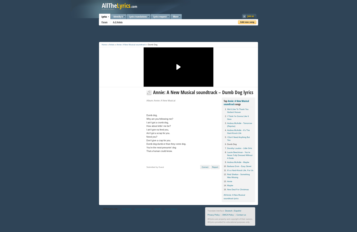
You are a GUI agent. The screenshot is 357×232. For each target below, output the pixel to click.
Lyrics (104, 16)
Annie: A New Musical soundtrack (131, 44)
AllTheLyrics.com (110, 208)
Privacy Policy (214, 215)
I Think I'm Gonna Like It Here (238, 117)
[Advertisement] (178, 33)
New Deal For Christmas (238, 189)
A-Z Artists (118, 22)
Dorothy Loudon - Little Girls (239, 148)
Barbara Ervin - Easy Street (239, 166)
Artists (111, 44)
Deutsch (228, 211)
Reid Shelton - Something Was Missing (238, 175)
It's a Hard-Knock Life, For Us (240, 170)
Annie (229, 181)
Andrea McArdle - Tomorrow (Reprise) (239, 124)
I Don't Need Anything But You (238, 138)
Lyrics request (160, 16)
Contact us (241, 215)
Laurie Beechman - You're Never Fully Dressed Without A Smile (239, 155)
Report (215, 167)
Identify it (118, 16)
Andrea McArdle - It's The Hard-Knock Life (238, 131)
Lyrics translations (138, 16)
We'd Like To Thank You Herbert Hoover (238, 110)
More (175, 16)
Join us (250, 16)
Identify (158, 209)
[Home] (119, 9)
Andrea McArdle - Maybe (238, 162)
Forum (105, 22)
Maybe (230, 185)
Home (104, 44)
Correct (205, 167)
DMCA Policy (228, 215)
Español (237, 211)
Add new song (247, 22)
